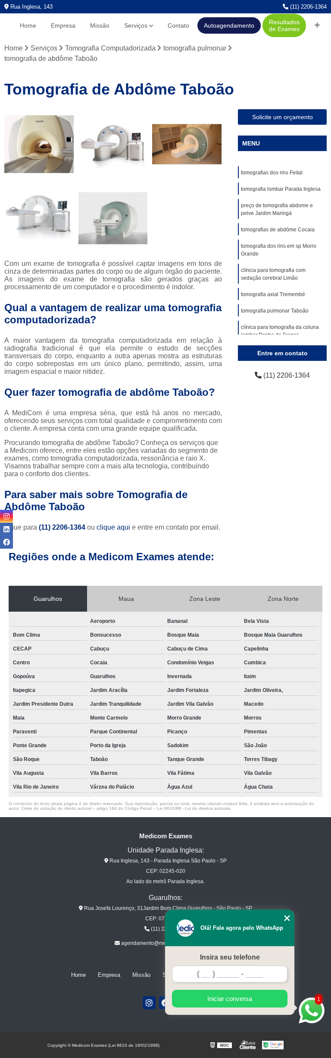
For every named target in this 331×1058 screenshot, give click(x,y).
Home (28, 25)
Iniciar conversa (229, 998)
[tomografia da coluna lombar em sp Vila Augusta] (39, 218)
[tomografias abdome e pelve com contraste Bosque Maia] (113, 144)
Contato (178, 25)
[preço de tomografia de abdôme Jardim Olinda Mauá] (39, 144)
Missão (99, 25)
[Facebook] (6, 542)
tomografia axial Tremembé (273, 294)
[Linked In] (6, 529)
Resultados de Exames (284, 25)
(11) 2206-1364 (307, 6)
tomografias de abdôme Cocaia (278, 230)
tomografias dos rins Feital (272, 173)
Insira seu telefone (230, 957)
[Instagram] (149, 1002)
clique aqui (113, 527)
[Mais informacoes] (317, 25)
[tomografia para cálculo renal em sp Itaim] (113, 218)
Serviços (135, 25)
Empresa (63, 25)
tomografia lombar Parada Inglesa (281, 189)
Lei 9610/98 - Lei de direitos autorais (193, 808)
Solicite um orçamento (282, 117)
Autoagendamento (229, 25)
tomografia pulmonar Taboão (275, 311)
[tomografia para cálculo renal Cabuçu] (187, 144)
